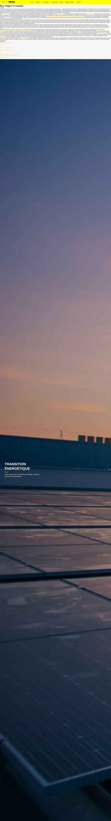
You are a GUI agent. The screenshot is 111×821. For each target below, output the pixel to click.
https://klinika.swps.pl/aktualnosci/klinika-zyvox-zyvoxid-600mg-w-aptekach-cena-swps (65, 16)
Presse (61, 2)
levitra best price (90, 13)
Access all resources (102, 33)
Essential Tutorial (6, 13)
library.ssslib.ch (7, 17)
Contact (78, 2)
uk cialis (1, 45)
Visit (1, 52)
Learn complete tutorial (4, 57)
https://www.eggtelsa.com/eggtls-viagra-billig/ (9, 54)
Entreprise (46, 2)
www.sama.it (2, 36)
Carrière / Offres (69, 2)
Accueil (32, 2)
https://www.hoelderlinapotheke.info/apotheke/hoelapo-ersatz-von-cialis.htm (15, 30)
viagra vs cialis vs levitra (5, 50)
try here (79, 31)
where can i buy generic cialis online (7, 47)
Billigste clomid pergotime (5, 42)
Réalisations (55, 2)
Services (38, 2)
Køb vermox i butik (59, 13)
